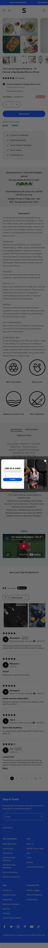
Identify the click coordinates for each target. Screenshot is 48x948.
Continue (12, 479)
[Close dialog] (45, 461)
